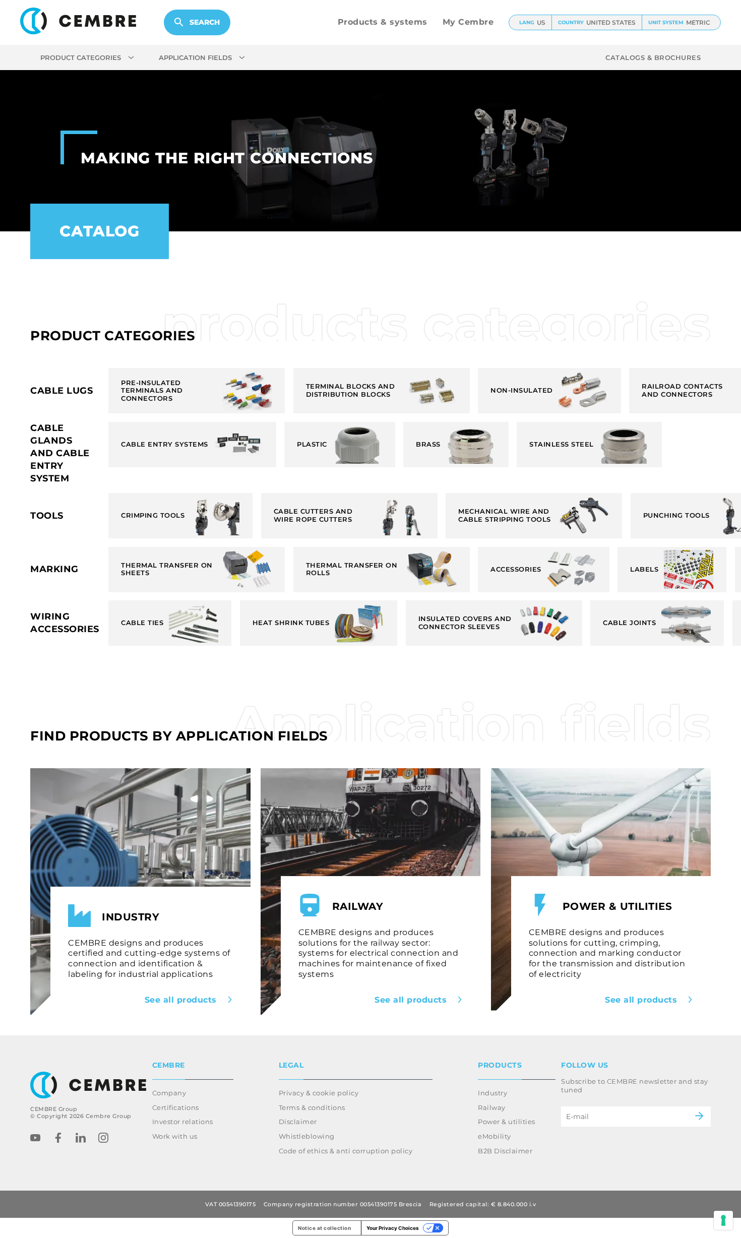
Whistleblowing (307, 1136)
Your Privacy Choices (392, 1228)
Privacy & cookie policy (319, 1093)
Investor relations (182, 1122)
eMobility (494, 1136)
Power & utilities (506, 1122)
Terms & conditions (312, 1107)
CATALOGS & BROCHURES (653, 57)
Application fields (195, 57)
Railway (492, 1107)
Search (205, 22)
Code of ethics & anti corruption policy (346, 1151)
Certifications (175, 1107)
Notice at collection (324, 1228)
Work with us (175, 1136)
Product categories (80, 57)
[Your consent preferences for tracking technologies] (723, 1220)
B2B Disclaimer (505, 1151)
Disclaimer (298, 1122)
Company (169, 1093)
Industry (492, 1093)
